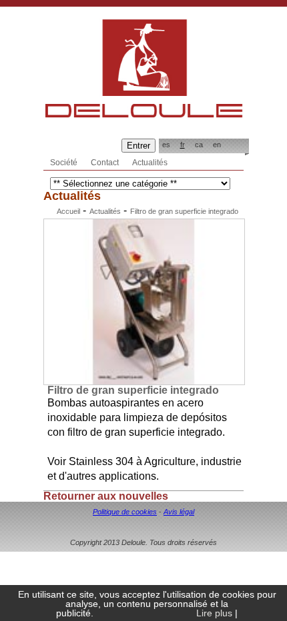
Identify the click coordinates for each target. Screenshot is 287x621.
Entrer (138, 146)
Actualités (150, 162)
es (166, 145)
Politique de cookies (125, 512)
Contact (105, 162)
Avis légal (179, 512)
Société (63, 162)
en (217, 145)
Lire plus (214, 613)
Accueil (68, 211)
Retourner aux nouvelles (105, 496)
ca (199, 145)
